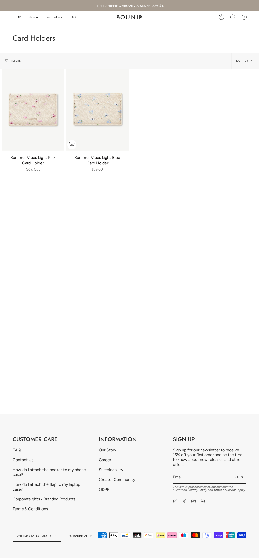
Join (239, 477)
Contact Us (23, 459)
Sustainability (111, 469)
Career (105, 459)
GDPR (104, 489)
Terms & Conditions (30, 508)
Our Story (107, 450)
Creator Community (117, 479)
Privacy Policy (197, 490)
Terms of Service (225, 490)
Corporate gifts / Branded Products (44, 499)
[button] (17, 17)
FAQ (17, 450)
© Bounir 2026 (80, 536)
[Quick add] (71, 144)
